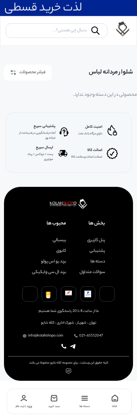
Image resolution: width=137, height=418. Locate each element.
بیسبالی (59, 240)
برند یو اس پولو (53, 261)
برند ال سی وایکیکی (49, 272)
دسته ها (97, 261)
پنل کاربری (96, 240)
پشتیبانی (97, 251)
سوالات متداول (92, 272)
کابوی (61, 251)
